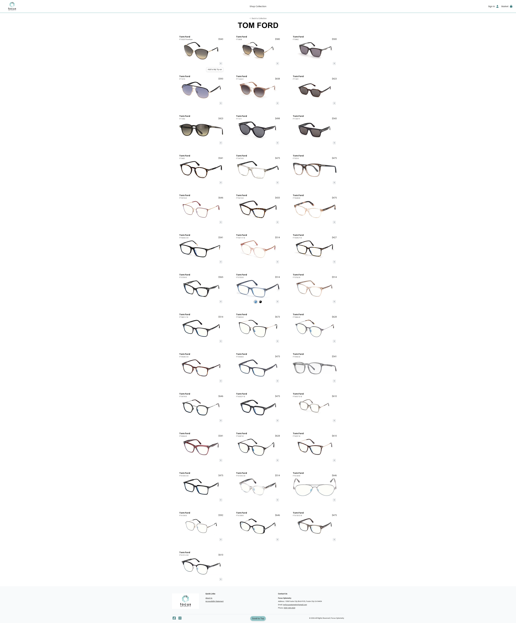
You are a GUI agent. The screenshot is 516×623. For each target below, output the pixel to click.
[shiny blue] (255, 301)
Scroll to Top (258, 618)
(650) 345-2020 (289, 608)
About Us (208, 598)
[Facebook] (174, 619)
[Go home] (66, 6)
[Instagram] (180, 619)
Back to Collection (259, 18)
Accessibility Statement (214, 601)
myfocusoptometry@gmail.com (295, 605)
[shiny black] (260, 301)
